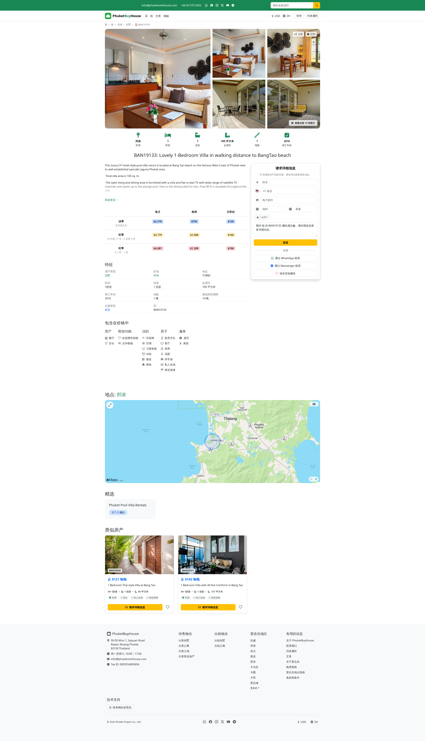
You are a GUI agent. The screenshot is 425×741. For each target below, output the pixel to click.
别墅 (128, 24)
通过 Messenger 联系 (288, 266)
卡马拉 (254, 667)
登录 (299, 16)
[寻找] (316, 5)
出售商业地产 (187, 656)
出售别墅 (184, 640)
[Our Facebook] (211, 5)
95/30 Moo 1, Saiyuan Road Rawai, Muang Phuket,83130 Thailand (128, 644)
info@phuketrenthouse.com (159, 5)
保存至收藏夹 (288, 273)
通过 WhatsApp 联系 (287, 258)
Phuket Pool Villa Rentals (128, 505)
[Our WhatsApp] (206, 5)
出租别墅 (219, 640)
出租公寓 (219, 646)
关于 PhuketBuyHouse (300, 640)
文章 (158, 16)
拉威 (253, 640)
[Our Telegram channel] (233, 5)
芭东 (253, 661)
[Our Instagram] (217, 5)
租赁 (107, 310)
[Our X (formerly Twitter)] (222, 5)
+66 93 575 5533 (191, 5)
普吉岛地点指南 (295, 672)
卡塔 (253, 677)
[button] (254, 688)
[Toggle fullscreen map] (110, 405)
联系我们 (291, 646)
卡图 (253, 672)
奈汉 (253, 651)
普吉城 (254, 683)
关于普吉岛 (292, 661)
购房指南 (291, 667)
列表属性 (312, 16)
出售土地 (184, 651)
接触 (166, 16)
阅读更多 (110, 200)
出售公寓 (184, 646)
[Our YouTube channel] (227, 5)
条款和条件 (292, 677)
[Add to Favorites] (167, 607)
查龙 (253, 656)
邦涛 (120, 24)
